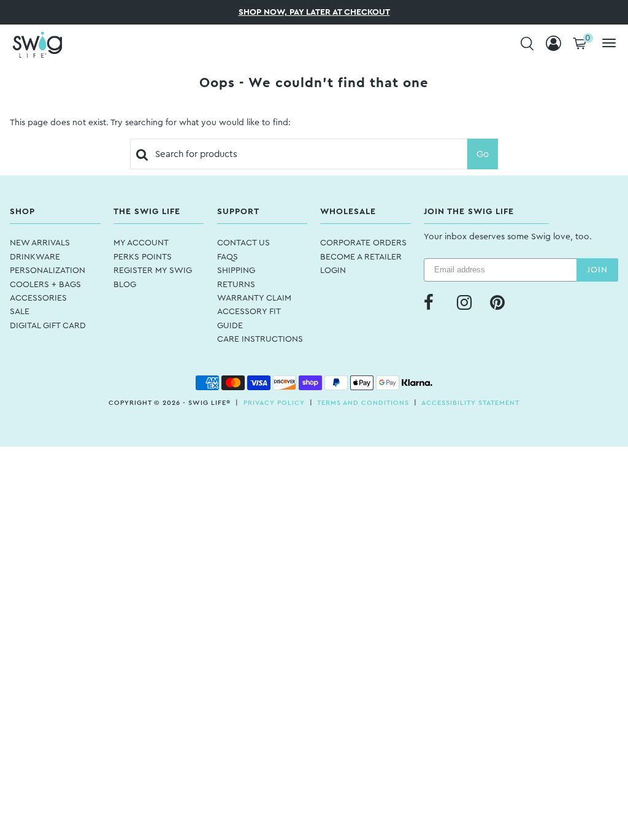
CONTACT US (243, 243)
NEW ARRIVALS (40, 243)
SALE (19, 311)
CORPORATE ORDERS (363, 243)
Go (483, 154)
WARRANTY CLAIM (254, 298)
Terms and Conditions (363, 402)
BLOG (124, 284)
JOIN (597, 270)
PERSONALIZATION (47, 270)
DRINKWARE (35, 257)
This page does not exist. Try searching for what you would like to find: (150, 122)
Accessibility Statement (470, 402)
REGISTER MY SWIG (152, 270)
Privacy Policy (274, 402)
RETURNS (236, 284)
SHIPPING (236, 270)
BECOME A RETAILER (361, 257)
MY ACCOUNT (141, 243)
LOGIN (333, 270)
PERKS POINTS (142, 257)
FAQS (227, 257)
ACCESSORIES (38, 298)
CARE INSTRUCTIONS (260, 339)
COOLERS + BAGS (45, 284)
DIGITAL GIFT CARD (48, 325)
